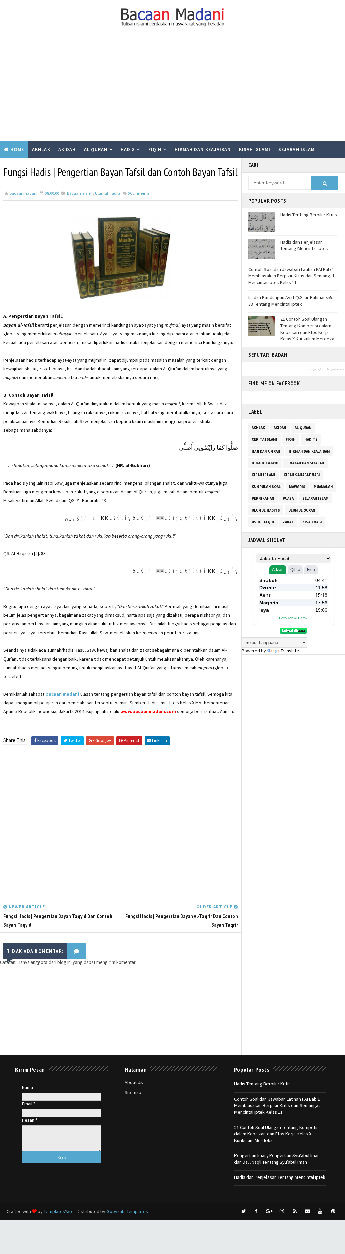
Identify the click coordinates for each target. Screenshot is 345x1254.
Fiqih (154, 149)
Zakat (288, 522)
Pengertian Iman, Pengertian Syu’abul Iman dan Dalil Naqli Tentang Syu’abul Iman (277, 1158)
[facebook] (256, 1211)
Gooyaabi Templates (127, 1211)
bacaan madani (62, 694)
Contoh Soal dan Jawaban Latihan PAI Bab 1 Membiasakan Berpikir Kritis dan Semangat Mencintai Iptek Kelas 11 (291, 275)
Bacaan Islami (79, 193)
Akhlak (41, 149)
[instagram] (282, 1211)
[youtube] (320, 1211)
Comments (138, 193)
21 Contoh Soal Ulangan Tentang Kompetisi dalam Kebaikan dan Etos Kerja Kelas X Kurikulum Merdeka (307, 329)
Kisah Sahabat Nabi (302, 474)
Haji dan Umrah (266, 451)
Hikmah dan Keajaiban (203, 149)
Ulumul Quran (301, 510)
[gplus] (269, 1211)
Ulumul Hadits (107, 193)
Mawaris (297, 486)
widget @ (314, 369)
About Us (134, 1082)
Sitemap (133, 1092)
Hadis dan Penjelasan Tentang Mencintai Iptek (304, 245)
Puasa (288, 498)
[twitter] (244, 1211)
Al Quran (95, 149)
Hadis (128, 149)
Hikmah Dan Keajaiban (309, 451)
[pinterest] (333, 1211)
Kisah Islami (254, 149)
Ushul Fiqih (263, 522)
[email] (308, 1211)
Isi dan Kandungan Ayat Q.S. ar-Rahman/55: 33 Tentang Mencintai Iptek (290, 300)
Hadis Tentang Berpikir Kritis (308, 215)
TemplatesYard (59, 1211)
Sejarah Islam (296, 149)
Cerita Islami (264, 439)
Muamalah (323, 486)
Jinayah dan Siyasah (305, 463)
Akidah (67, 149)
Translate (290, 651)
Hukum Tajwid (265, 463)
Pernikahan (263, 498)
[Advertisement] (172, 90)
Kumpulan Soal (23, 166)
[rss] (295, 1211)
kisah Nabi (312, 522)
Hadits (311, 439)
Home (17, 149)
